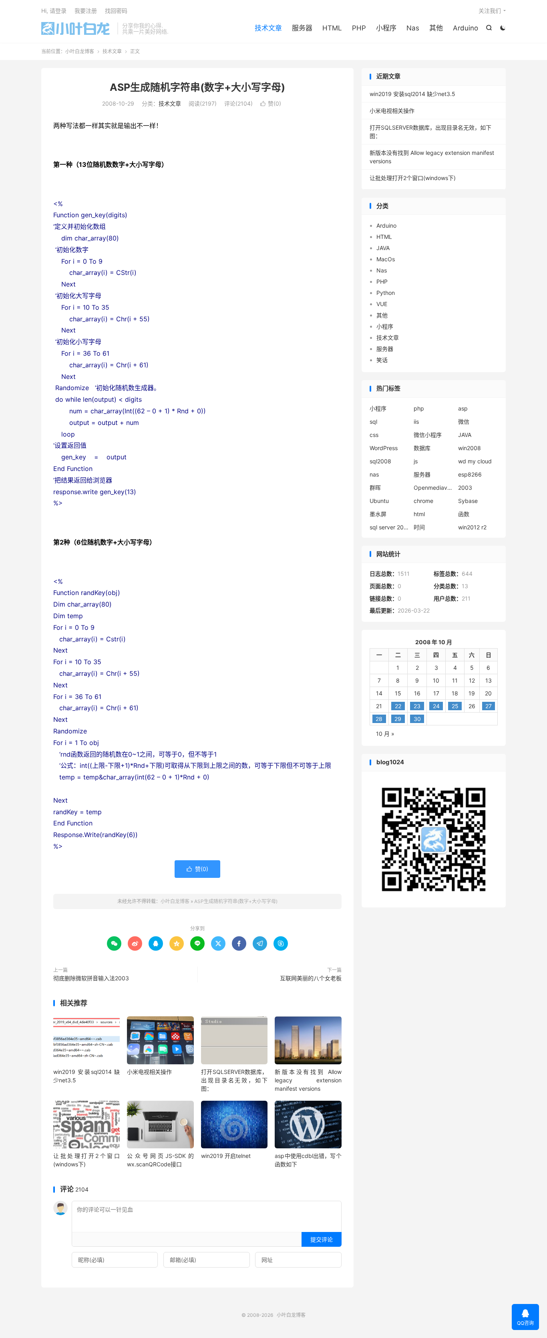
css (374, 434)
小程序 (386, 28)
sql (373, 421)
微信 (463, 421)
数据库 (422, 448)
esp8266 (470, 474)
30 (417, 718)
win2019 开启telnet (226, 1155)
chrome (423, 500)
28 (379, 718)
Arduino (465, 28)
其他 (436, 28)
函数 (463, 514)
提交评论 (321, 1239)
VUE (381, 303)
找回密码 (116, 10)
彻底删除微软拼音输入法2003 (91, 978)
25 (455, 706)
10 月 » (385, 733)
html (419, 514)
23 (417, 706)
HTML (332, 28)
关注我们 (490, 10)
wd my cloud (475, 461)
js (416, 461)
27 (488, 706)
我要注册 (85, 10)
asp (463, 408)
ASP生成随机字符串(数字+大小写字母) (197, 87)
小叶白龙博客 (77, 28)
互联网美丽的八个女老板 (311, 978)
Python (385, 292)
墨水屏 (378, 514)
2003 (465, 487)
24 (436, 706)
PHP (359, 28)
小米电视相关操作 (149, 1071)
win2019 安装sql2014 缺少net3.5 (412, 93)
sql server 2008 (390, 527)
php (419, 408)
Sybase (468, 500)
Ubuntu (379, 500)
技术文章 (268, 28)
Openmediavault (434, 487)
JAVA (383, 247)
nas (374, 474)
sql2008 (380, 461)
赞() (270, 103)
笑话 (382, 360)
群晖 (375, 487)
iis (416, 421)
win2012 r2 (472, 527)
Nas (412, 28)
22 (398, 706)
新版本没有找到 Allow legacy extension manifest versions (308, 1080)
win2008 (469, 448)
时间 (419, 527)
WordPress (384, 448)
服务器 (302, 28)
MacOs (385, 259)
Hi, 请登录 (53, 10)
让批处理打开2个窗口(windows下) (413, 177)
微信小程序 (428, 434)
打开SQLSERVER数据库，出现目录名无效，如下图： (234, 1080)
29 (397, 718)
